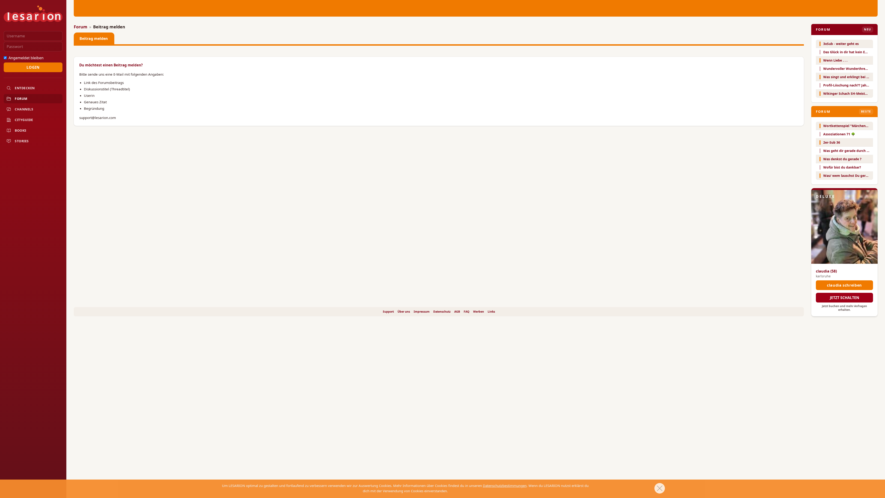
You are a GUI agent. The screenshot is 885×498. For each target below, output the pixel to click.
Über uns (404, 312)
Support (388, 312)
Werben (478, 312)
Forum (80, 27)
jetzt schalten (844, 297)
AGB (457, 312)
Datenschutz (442, 312)
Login (33, 67)
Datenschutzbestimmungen (505, 485)
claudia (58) (826, 271)
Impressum (422, 312)
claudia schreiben (844, 285)
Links (491, 312)
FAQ (466, 312)
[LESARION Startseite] (33, 14)
